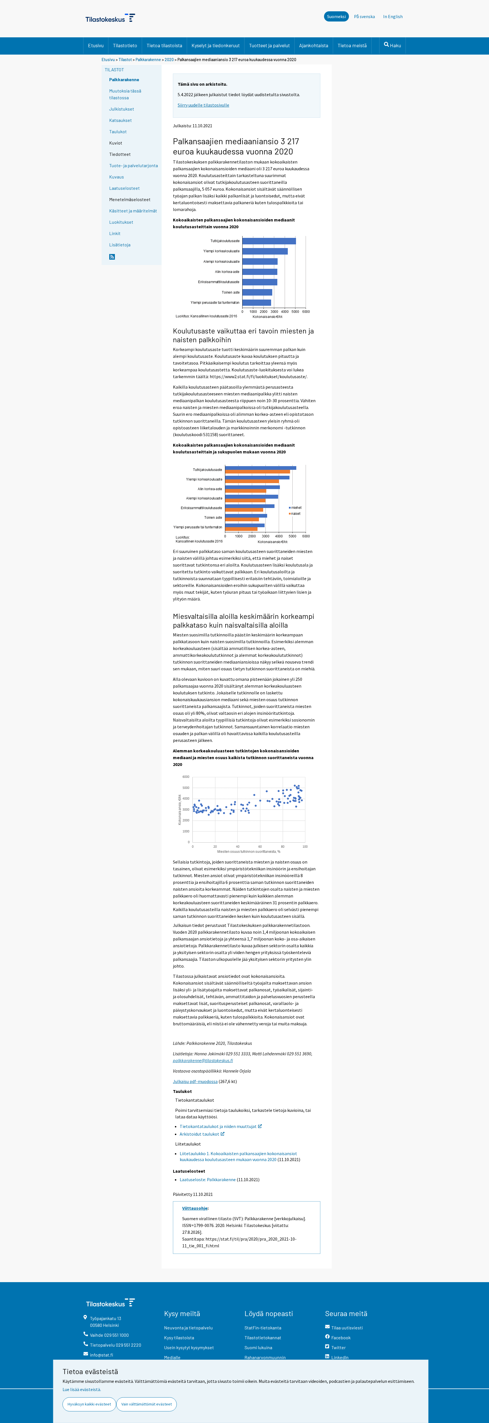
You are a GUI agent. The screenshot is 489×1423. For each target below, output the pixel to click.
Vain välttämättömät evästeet (146, 1404)
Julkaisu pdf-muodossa (195, 1081)
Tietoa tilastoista (164, 45)
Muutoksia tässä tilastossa (125, 94)
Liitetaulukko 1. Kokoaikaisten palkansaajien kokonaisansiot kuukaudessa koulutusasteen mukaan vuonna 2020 (238, 1156)
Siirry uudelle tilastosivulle (203, 105)
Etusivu (96, 45)
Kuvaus (116, 176)
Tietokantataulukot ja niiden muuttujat (218, 1126)
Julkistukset (121, 108)
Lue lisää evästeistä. (82, 1389)
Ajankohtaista (313, 45)
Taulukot (118, 131)
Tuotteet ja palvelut (269, 45)
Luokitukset (121, 222)
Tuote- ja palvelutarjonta (133, 165)
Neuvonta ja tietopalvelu (188, 1327)
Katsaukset (120, 120)
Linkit (115, 233)
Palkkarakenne (148, 59)
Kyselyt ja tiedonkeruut (216, 45)
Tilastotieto (125, 45)
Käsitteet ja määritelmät (133, 210)
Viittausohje (194, 1208)
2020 (169, 59)
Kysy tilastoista (179, 1337)
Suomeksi (336, 16)
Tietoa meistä (352, 45)
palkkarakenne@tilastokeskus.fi (203, 1060)
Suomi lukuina (258, 1347)
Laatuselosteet (124, 188)
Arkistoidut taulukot (199, 1134)
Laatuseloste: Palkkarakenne (208, 1179)
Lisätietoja (119, 244)
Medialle (172, 1357)
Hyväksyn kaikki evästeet (89, 1404)
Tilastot (125, 59)
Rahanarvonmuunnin (265, 1357)
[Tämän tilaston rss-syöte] (134, 259)
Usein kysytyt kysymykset (189, 1347)
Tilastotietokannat (262, 1337)
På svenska (364, 16)
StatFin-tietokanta (262, 1327)
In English (393, 16)
